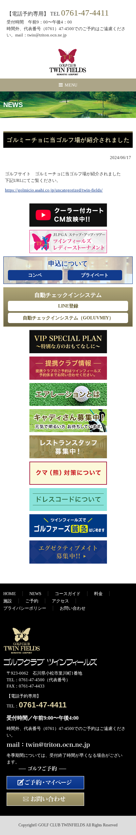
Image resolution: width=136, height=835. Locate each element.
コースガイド (68, 593)
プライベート (95, 275)
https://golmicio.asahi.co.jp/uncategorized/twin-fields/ (54, 190)
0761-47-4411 (85, 12)
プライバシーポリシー (24, 608)
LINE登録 (68, 306)
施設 (7, 600)
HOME (9, 593)
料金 (98, 593)
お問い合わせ (72, 608)
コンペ (35, 275)
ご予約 (31, 600)
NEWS (35, 593)
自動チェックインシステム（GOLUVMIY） (68, 317)
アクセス (60, 600)
